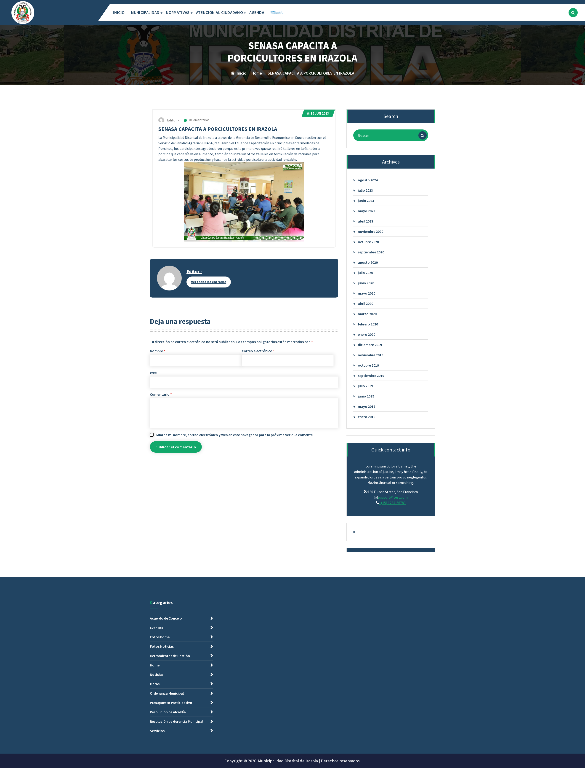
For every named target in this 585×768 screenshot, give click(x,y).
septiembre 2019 (371, 375)
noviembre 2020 (370, 231)
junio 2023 (366, 200)
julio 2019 (365, 386)
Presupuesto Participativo (171, 702)
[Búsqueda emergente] (573, 12)
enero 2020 (366, 334)
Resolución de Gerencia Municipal (176, 721)
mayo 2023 (366, 211)
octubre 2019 (368, 365)
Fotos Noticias (162, 646)
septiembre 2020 (371, 252)
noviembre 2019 (370, 355)
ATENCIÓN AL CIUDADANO (219, 12)
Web (153, 372)
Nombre (157, 351)
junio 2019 (366, 396)
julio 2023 (365, 190)
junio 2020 (366, 283)
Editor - (194, 271)
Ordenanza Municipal (167, 693)
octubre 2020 (368, 241)
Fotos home (160, 637)
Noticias (156, 674)
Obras (155, 684)
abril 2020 (365, 303)
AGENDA (256, 12)
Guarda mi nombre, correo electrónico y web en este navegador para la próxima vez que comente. (235, 434)
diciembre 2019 (370, 344)
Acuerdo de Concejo (166, 618)
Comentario (161, 394)
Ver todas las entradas (208, 282)
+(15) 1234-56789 (392, 502)
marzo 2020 (367, 313)
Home (256, 73)
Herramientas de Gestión (170, 655)
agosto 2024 (368, 180)
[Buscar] (422, 135)
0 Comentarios (199, 120)
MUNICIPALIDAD (145, 12)
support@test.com (393, 497)
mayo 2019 (366, 406)
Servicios (157, 730)
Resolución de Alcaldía (168, 712)
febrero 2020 (368, 324)
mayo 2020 (366, 293)
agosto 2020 (368, 262)
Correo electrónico (258, 351)
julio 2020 (365, 272)
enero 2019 (366, 416)
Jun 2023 (320, 113)
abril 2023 (365, 221)
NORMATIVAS (178, 12)
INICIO (119, 12)
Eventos (156, 627)
